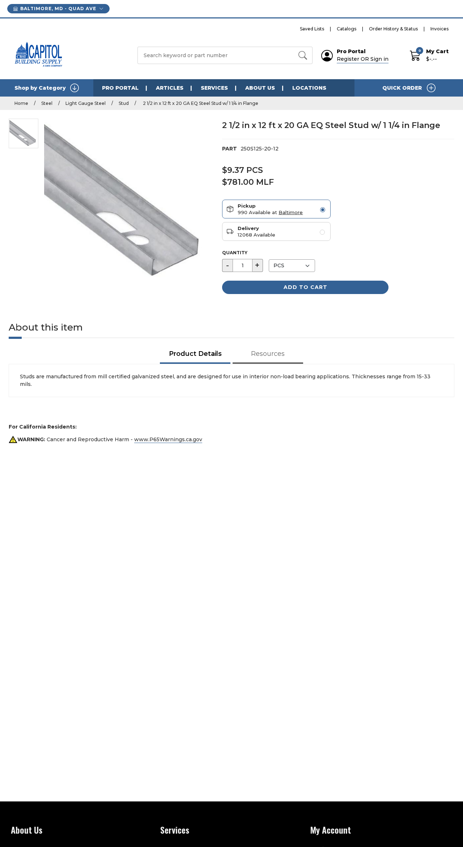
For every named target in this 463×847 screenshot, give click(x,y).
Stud (124, 103)
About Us (260, 88)
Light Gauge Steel (85, 103)
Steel (46, 103)
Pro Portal (120, 88)
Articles (169, 88)
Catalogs (346, 28)
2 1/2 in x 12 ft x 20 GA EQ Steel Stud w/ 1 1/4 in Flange (200, 103)
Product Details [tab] (195, 354)
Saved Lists (312, 28)
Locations (309, 88)
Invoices (439, 28)
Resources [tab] (268, 354)
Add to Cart (305, 287)
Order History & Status (393, 28)
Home (21, 103)
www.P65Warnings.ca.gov (168, 439)
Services (214, 88)
